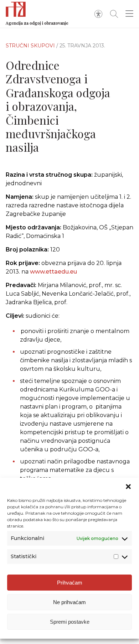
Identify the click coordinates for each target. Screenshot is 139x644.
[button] (128, 486)
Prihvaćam (69, 583)
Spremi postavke (69, 622)
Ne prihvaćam (69, 602)
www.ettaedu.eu (53, 271)
